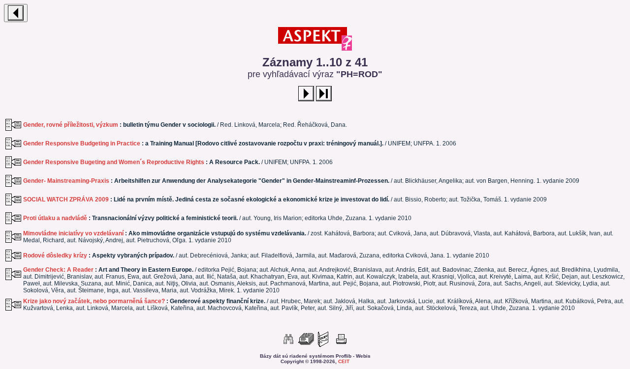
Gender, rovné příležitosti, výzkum (70, 124)
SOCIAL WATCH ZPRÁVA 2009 (66, 199)
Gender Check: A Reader (58, 269)
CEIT (343, 361)
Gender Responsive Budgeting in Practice (81, 143)
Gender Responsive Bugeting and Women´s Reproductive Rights (113, 162)
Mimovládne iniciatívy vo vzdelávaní (73, 233)
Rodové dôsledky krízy (55, 255)
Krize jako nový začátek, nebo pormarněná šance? (94, 301)
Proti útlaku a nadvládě (55, 218)
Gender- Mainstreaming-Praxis (66, 180)
